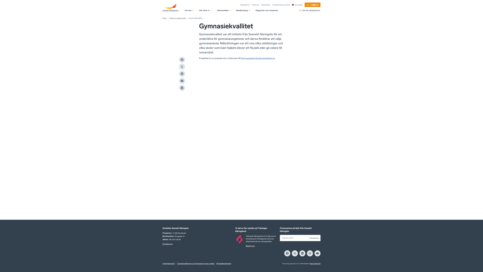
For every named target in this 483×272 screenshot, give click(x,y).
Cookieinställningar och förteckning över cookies (195, 264)
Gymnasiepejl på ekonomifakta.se (258, 58)
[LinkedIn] (182, 74)
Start (164, 18)
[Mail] (182, 81)
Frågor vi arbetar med (177, 18)
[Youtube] (317, 253)
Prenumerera (314, 238)
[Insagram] (310, 253)
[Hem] (171, 8)
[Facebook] (182, 60)
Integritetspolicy (169, 264)
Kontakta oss (168, 244)
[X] (182, 67)
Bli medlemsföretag (223, 264)
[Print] (182, 88)
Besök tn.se (250, 246)
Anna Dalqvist (315, 264)
